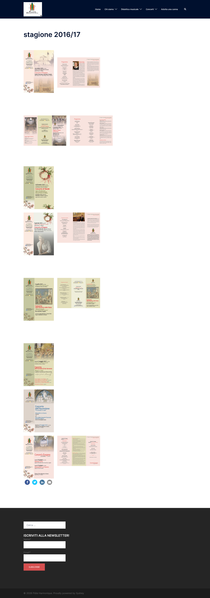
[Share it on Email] (49, 484)
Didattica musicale (129, 9)
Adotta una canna (169, 9)
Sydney (80, 593)
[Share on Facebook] (27, 484)
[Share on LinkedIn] (42, 484)
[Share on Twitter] (34, 484)
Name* (27, 539)
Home (98, 9)
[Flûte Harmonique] (33, 9)
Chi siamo (109, 9)
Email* (27, 552)
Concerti (150, 9)
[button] (185, 9)
